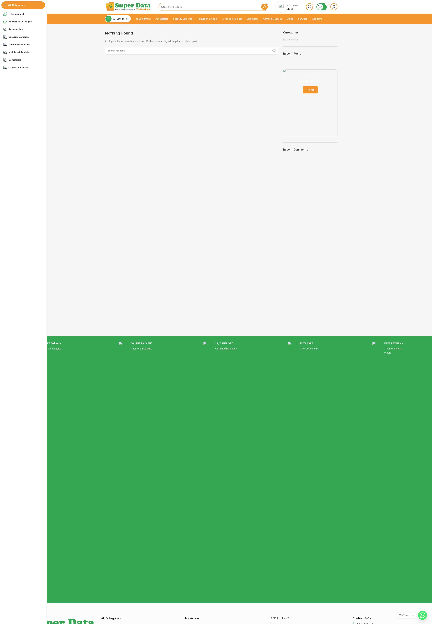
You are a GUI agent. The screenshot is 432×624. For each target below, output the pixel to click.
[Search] (264, 7)
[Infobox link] (52, 469)
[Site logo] (128, 6)
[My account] (334, 6)
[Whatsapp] (422, 615)
